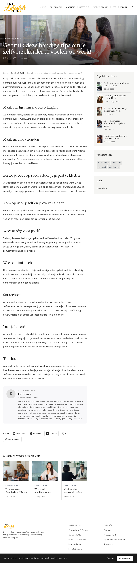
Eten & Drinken (120, 7)
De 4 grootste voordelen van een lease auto (117, 84)
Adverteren (109, 544)
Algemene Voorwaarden (114, 539)
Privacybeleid (110, 535)
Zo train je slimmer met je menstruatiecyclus (115, 109)
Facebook (37, 433)
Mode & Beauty (100, 7)
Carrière (70, 7)
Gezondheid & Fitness (78, 530)
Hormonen (117, 162)
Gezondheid (56, 7)
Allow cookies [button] (125, 558)
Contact (107, 530)
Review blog (102, 188)
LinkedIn (53, 433)
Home (43, 7)
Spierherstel (114, 167)
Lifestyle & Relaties (77, 539)
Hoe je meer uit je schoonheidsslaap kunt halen (115, 123)
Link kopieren (14, 439)
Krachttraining (103, 162)
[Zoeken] (132, 7)
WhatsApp (20, 433)
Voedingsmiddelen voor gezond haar (116, 97)
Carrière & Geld (17, 73)
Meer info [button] (62, 558)
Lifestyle (84, 7)
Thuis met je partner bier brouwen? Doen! (115, 137)
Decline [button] (110, 558)
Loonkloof (102, 167)
